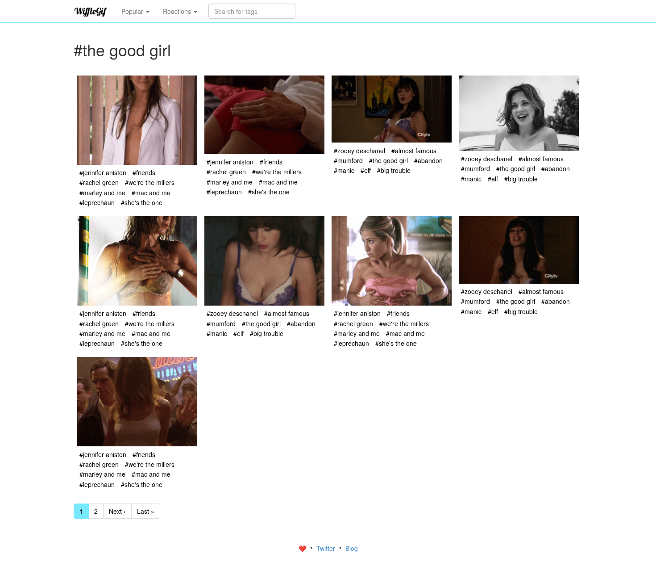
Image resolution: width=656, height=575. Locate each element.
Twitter (326, 548)
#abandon (428, 160)
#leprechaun (97, 202)
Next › (117, 511)
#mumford (348, 160)
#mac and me (151, 192)
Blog (351, 548)
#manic (344, 170)
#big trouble (394, 170)
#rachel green (99, 182)
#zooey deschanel (359, 150)
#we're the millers (149, 182)
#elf (366, 170)
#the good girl (388, 160)
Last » (145, 511)
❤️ (303, 548)
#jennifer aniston (102, 172)
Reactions (178, 11)
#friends (144, 172)
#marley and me (102, 192)
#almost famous (413, 150)
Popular (133, 11)
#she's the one (141, 202)
